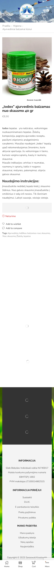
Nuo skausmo (9, 236)
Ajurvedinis (13, 233)
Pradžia (6, 26)
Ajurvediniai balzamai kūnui (17, 29)
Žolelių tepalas (23, 236)
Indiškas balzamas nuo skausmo (34, 233)
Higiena (17, 26)
